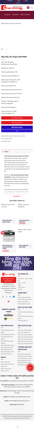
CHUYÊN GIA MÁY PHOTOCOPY (8, 280)
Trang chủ (7, 14)
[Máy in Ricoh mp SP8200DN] (25, 211)
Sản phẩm (15, 14)
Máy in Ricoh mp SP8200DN (24, 221)
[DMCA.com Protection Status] (17, 408)
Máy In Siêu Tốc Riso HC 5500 (7, 221)
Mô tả (6, 152)
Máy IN (3, 357)
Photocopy (6, 138)
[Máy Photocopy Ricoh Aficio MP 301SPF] (8, 236)
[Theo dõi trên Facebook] (3, 297)
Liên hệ (18, 3)
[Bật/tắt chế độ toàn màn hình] (6, 422)
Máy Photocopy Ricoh (19, 136)
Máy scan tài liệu (24, 326)
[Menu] (32, 8)
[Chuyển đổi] (2, 151)
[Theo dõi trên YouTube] (8, 301)
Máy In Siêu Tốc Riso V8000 (23, 246)
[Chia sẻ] (11, 422)
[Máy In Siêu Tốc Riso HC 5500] (8, 211)
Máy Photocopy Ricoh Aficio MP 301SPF (7, 247)
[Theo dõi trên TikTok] (6, 297)
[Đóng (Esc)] (16, 422)
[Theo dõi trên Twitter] (10, 297)
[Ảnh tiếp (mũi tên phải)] (6, 429)
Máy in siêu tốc (25, 14)
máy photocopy (20, 162)
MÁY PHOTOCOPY (7, 326)
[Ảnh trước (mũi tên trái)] (1, 429)
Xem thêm (16, 196)
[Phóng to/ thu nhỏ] (1, 422)
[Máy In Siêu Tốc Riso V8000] (25, 236)
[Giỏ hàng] (28, 7)
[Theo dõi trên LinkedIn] (13, 297)
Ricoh (10, 138)
